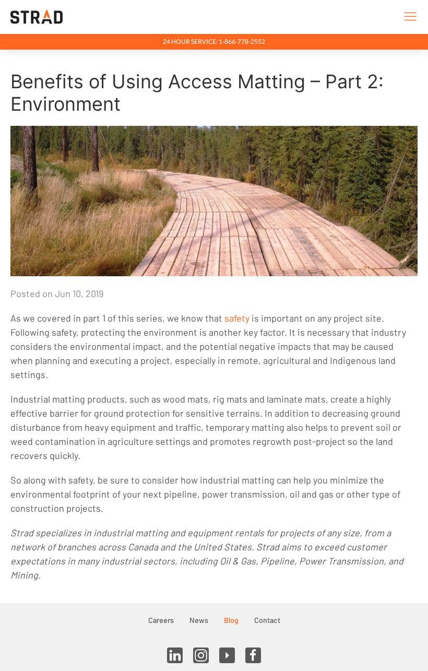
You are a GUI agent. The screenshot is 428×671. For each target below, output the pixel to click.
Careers (161, 620)
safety (236, 318)
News (198, 620)
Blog (231, 620)
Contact (267, 620)
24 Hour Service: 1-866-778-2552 (214, 41)
